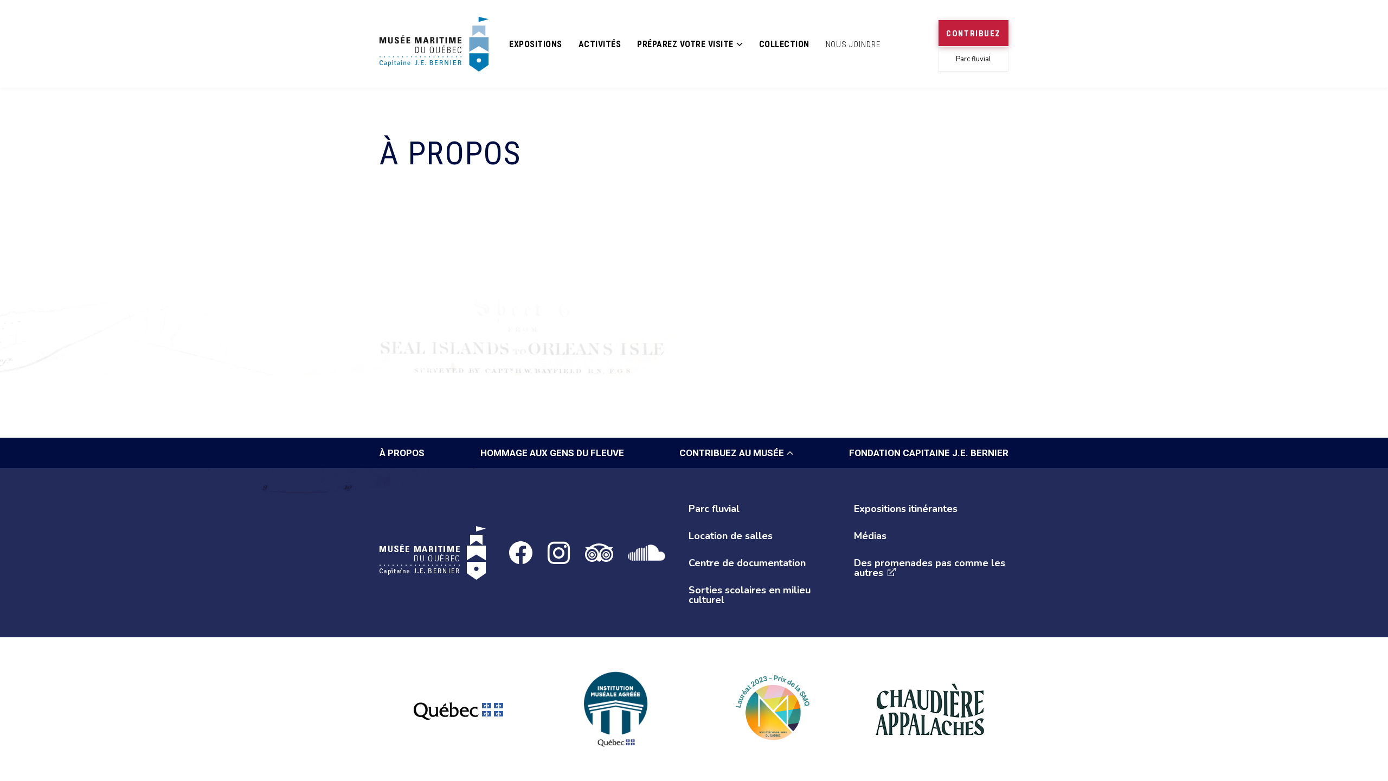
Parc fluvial (973, 59)
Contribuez (973, 34)
